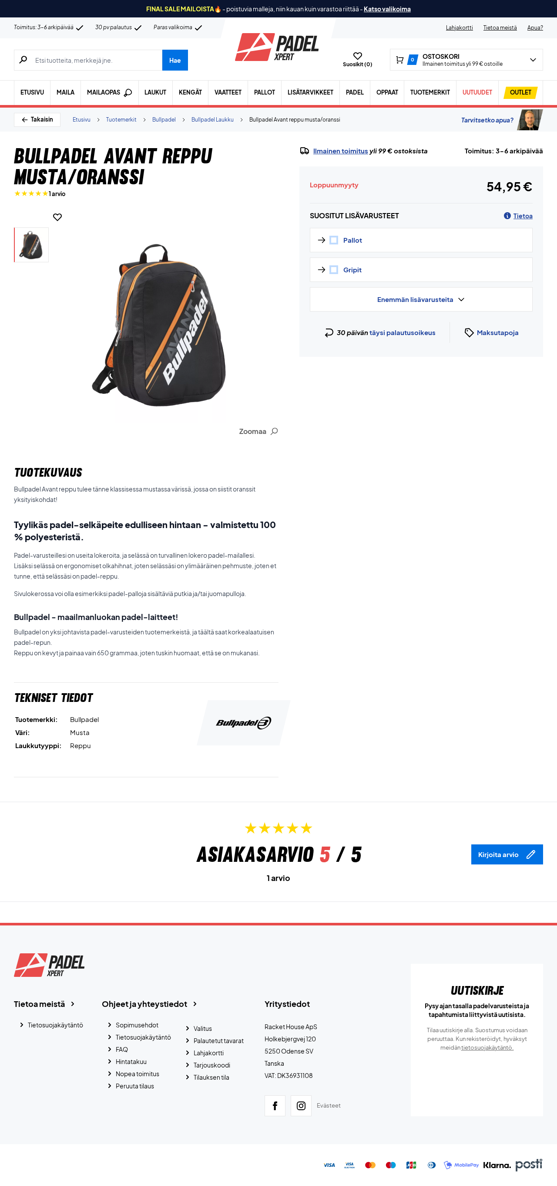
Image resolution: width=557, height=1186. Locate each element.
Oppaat (387, 92)
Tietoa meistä (500, 27)
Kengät (190, 92)
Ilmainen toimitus (340, 150)
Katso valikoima (387, 9)
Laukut (155, 92)
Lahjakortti (459, 27)
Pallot (264, 92)
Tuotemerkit (430, 92)
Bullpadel (164, 119)
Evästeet (329, 1105)
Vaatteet (228, 92)
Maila (65, 92)
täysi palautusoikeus (402, 332)
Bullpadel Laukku (212, 119)
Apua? (535, 27)
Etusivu (32, 92)
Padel (355, 92)
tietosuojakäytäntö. (487, 1047)
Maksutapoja (498, 332)
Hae (175, 60)
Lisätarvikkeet (310, 92)
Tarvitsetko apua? (487, 120)
